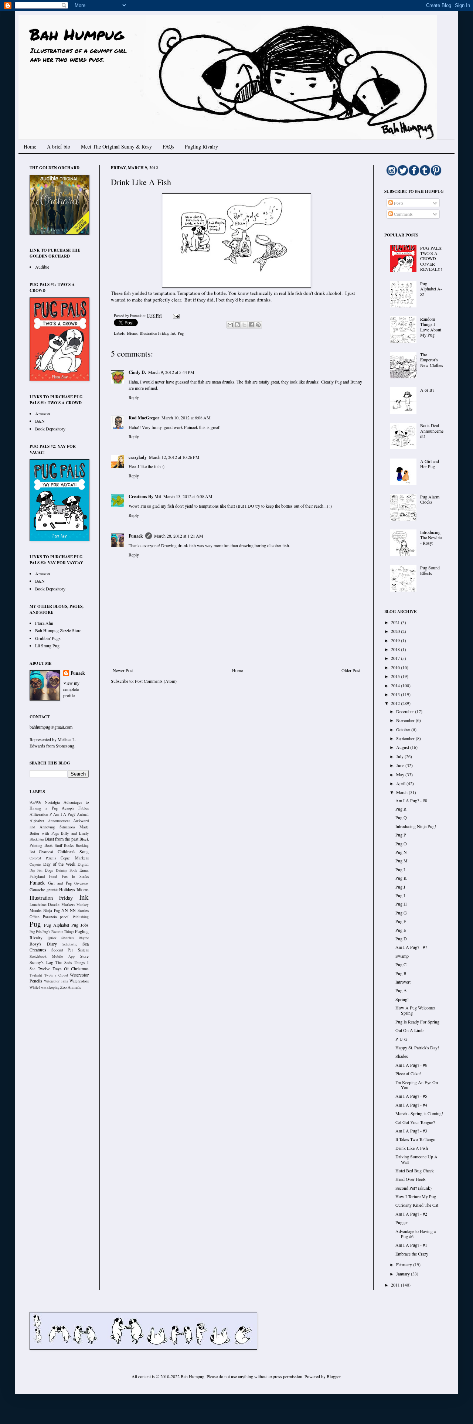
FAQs (168, 146)
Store (84, 956)
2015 (396, 676)
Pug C (400, 964)
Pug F (400, 921)
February (404, 1264)
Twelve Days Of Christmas (63, 968)
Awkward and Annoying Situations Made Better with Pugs (59, 827)
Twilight (36, 975)
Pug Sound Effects (430, 570)
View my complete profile (71, 689)
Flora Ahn (44, 623)
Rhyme (84, 938)
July (400, 756)
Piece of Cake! (408, 1073)
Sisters (83, 950)
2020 (396, 631)
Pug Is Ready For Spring (417, 1022)
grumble (52, 890)
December (405, 711)
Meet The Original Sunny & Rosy (116, 146)
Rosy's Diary (43, 944)
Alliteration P (41, 814)
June (400, 765)
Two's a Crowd (56, 975)
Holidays (67, 889)
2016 (396, 667)
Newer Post (123, 670)
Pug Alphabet (56, 925)
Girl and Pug (60, 883)
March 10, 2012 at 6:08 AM (186, 417)
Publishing (81, 916)
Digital (83, 864)
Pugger (401, 1222)
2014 (396, 685)
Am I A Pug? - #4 (411, 1105)
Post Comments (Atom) (156, 681)
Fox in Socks (75, 876)
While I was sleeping (44, 987)
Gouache (37, 889)
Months (35, 910)
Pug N (401, 852)
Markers (68, 904)
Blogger (333, 1376)
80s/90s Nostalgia (45, 802)
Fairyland (37, 876)
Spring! (402, 999)
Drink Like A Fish (411, 1148)
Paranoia (50, 916)
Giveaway (81, 883)
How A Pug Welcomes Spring (415, 1010)
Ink (173, 333)
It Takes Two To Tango (415, 1139)
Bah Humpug (77, 34)
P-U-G (401, 1039)
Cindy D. (137, 372)
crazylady (138, 457)
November (406, 720)
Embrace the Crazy (411, 1254)
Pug (181, 333)
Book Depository (50, 429)
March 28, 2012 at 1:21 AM (178, 536)
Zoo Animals (70, 987)
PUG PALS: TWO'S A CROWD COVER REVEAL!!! (431, 258)
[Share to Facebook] (251, 324)
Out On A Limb (409, 1030)
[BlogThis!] (237, 324)
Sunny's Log (41, 962)
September (406, 738)
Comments (403, 214)
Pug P (400, 835)
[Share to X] (244, 324)
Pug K (401, 878)
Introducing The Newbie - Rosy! (431, 537)
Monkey (82, 904)
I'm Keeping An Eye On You (416, 1084)
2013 (396, 694)
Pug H (401, 904)
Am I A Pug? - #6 (411, 1065)
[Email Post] (175, 315)
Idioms (132, 333)
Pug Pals (36, 931)
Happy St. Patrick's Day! (417, 1047)
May (400, 774)
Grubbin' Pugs (48, 638)
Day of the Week (59, 864)
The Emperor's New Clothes (431, 359)
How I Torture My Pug (415, 1196)
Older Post (350, 670)
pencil (64, 916)
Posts (398, 203)
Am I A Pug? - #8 (411, 800)
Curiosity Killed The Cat (416, 1205)
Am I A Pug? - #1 (411, 1245)
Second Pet (62, 950)
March (402, 792)
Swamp (402, 956)
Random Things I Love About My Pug (430, 327)
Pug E (400, 930)
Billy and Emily (75, 833)
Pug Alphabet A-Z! (431, 288)
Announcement (59, 820)
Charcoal (46, 851)
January (403, 1274)
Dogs (49, 870)
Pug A (401, 990)
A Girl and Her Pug (429, 463)
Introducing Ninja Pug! (415, 826)
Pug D (401, 938)
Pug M (401, 860)
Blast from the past (61, 839)
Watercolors (79, 981)
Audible (42, 267)
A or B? (427, 390)
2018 (396, 649)
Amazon (42, 413)
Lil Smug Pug (47, 645)
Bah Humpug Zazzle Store (58, 630)
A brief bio (58, 146)
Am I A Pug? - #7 (411, 947)
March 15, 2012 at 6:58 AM (187, 496)
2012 (396, 703)
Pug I (400, 895)
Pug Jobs (80, 925)
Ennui (84, 870)
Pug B (400, 973)
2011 (396, 1285)
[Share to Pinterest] (258, 324)
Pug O (401, 843)
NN (64, 910)
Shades (401, 1056)
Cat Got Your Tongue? (415, 1122)
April (401, 783)
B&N (40, 421)
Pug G (401, 913)
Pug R (400, 809)
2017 (396, 658)
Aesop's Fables (75, 808)
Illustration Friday (154, 333)
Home (30, 146)
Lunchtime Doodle (44, 904)
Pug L (400, 869)
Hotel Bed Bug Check (414, 1170)
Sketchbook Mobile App (52, 956)
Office (35, 916)
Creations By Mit (145, 496)
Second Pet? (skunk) (413, 1188)
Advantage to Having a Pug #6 (415, 1233)
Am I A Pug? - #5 (411, 1096)
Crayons (35, 864)
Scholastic (69, 944)
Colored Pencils (43, 858)
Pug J (400, 887)
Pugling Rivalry (201, 146)
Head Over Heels (410, 1179)
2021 (396, 622)
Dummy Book (66, 870)
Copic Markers (75, 858)
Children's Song (73, 851)
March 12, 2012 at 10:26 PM (174, 457)
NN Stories (79, 910)
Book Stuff (53, 845)
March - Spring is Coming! (419, 1113)
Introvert (403, 982)
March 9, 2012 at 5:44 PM (171, 372)
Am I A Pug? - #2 (411, 1214)
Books (69, 845)
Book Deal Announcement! (431, 430)
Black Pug (37, 839)
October (403, 729)
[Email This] (230, 324)
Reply (134, 397)
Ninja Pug (51, 910)
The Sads (63, 962)
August (403, 747)
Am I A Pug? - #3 (411, 1131)
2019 (396, 640)
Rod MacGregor (144, 418)
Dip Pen (36, 870)
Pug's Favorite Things (58, 931)
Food (53, 876)
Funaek (136, 315)
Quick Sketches (61, 938)
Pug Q (401, 817)
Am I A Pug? (64, 814)
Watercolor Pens (56, 981)
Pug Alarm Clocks (429, 499)
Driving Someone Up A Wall (416, 1159)
